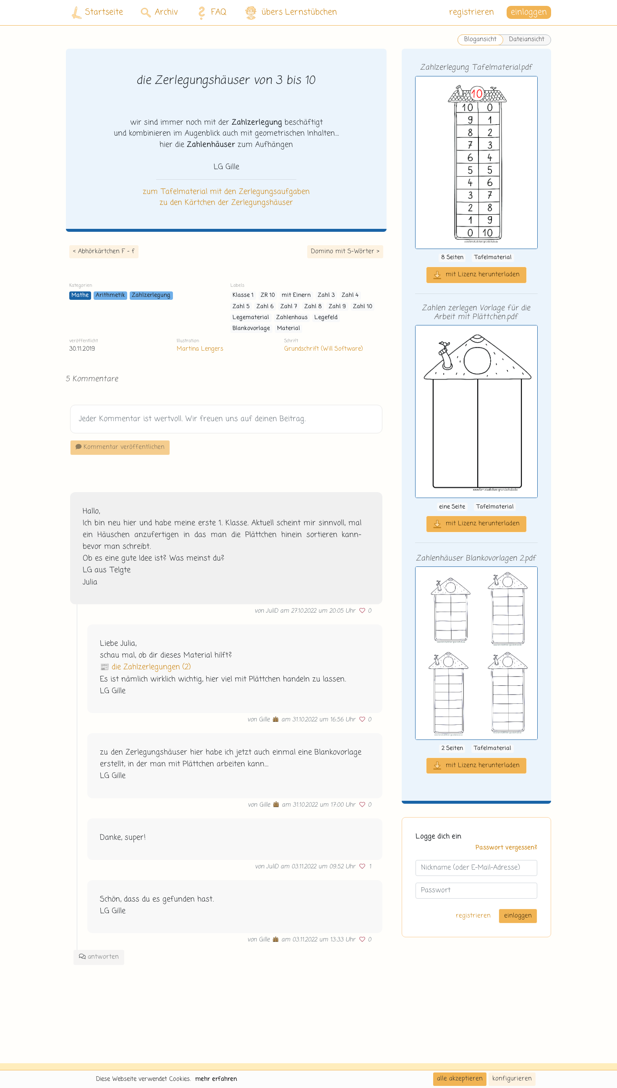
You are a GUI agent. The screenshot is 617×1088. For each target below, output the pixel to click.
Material (288, 329)
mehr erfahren (216, 1079)
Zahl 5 (241, 307)
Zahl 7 (288, 307)
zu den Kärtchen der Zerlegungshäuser (226, 202)
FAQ (219, 12)
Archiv (166, 12)
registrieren (471, 12)
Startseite (104, 12)
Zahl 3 (326, 295)
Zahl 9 (337, 307)
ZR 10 (268, 295)
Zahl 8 (313, 307)
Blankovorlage (251, 329)
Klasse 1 (243, 295)
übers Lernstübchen (299, 12)
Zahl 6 (265, 307)
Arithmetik (110, 295)
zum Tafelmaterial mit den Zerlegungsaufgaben (226, 191)
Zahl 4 (350, 295)
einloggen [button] (529, 12)
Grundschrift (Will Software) (323, 349)
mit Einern (296, 295)
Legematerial (251, 318)
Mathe (80, 295)
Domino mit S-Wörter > (345, 251)
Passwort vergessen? (506, 848)
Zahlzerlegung (151, 295)
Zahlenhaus (292, 318)
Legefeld (325, 318)
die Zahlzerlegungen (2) (151, 667)
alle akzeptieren (460, 1079)
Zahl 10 (362, 307)
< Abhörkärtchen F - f (104, 251)
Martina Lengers (200, 349)
